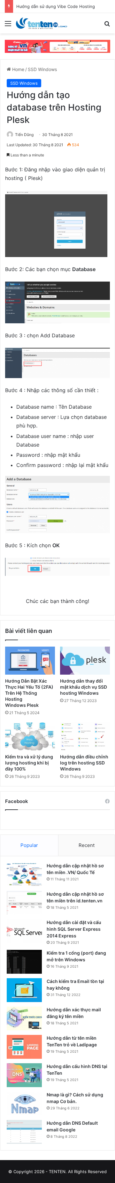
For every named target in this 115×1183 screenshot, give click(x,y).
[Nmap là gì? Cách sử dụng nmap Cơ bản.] (24, 1103)
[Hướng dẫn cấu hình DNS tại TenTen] (24, 1075)
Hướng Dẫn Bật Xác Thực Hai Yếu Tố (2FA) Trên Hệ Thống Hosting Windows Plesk (29, 693)
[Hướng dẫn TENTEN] (41, 23)
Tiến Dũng (24, 134)
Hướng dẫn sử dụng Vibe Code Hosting (55, 6)
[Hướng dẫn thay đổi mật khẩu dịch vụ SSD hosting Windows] (85, 661)
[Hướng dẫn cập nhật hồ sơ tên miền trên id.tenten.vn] (24, 903)
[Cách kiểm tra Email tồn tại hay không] (24, 990)
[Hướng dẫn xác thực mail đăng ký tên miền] (24, 1018)
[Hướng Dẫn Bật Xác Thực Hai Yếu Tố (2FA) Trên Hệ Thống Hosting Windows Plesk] (30, 661)
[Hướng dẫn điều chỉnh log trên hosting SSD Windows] (85, 736)
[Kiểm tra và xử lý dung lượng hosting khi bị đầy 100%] (30, 736)
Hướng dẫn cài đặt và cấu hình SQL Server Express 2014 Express (74, 929)
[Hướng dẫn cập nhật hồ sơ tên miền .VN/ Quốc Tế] (24, 874)
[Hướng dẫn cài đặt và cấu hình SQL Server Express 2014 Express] (24, 931)
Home (17, 69)
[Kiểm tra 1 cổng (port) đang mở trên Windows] (24, 962)
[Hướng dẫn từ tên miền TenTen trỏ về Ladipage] (24, 1047)
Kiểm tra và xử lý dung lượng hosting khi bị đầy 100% (29, 762)
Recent (87, 845)
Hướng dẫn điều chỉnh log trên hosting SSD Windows (84, 762)
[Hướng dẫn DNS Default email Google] (24, 1132)
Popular (29, 845)
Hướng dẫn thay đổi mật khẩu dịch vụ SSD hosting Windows (83, 687)
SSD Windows (42, 69)
